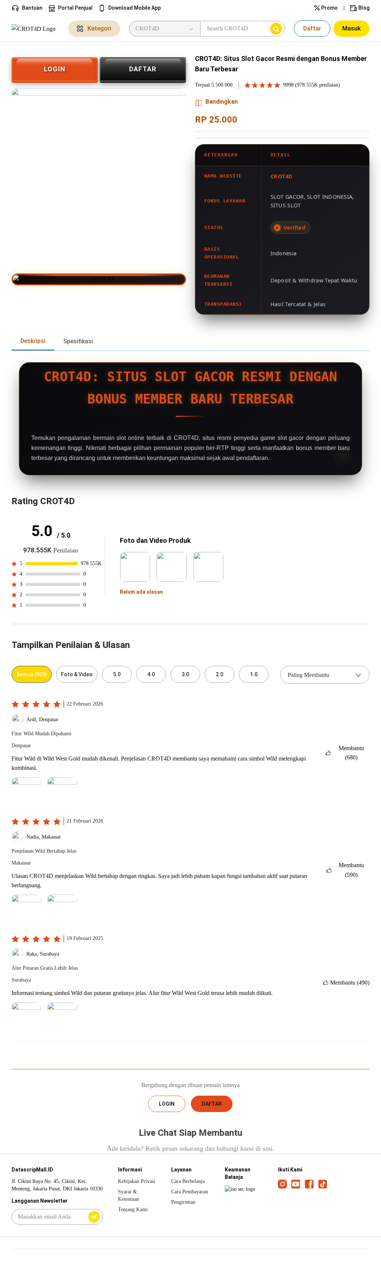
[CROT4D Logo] (35, 28)
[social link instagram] (282, 1184)
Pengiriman (183, 1202)
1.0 (253, 674)
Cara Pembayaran (189, 1191)
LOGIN (54, 69)
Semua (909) (31, 674)
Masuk (351, 28)
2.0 (219, 674)
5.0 (117, 674)
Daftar (312, 28)
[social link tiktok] (322, 1184)
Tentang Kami (133, 1209)
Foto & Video (77, 674)
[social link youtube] (295, 1184)
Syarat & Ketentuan (128, 1195)
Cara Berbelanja (188, 1181)
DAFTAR (142, 69)
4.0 (151, 674)
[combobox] (324, 674)
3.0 (185, 674)
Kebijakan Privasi (136, 1181)
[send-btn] (94, 1217)
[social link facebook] (309, 1184)
